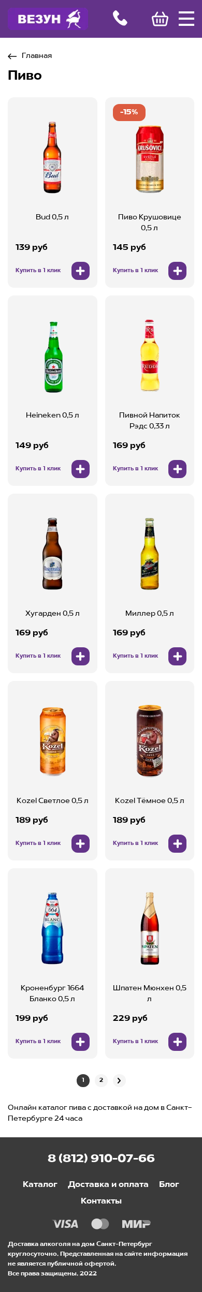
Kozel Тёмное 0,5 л (149, 801)
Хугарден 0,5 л (52, 613)
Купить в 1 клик (38, 271)
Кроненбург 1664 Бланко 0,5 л (52, 994)
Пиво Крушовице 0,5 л (149, 223)
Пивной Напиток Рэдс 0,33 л (149, 421)
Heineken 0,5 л (52, 415)
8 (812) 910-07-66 (101, 1159)
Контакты (101, 1201)
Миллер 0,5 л (149, 613)
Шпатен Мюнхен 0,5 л (149, 994)
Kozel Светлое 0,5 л (53, 801)
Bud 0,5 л (52, 217)
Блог (169, 1185)
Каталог (40, 1185)
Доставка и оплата (108, 1185)
